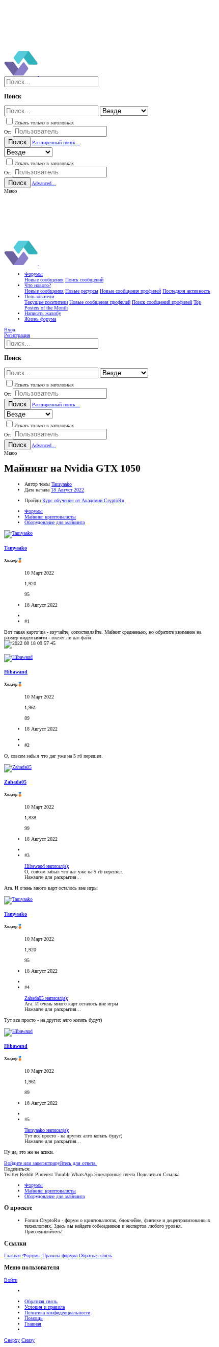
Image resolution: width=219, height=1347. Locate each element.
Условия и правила (44, 1307)
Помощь (33, 1318)
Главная (12, 1255)
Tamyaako (61, 484)
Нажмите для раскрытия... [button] (52, 877)
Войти (10, 1280)
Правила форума (59, 1255)
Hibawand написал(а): (46, 866)
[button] (10, 191)
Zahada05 (15, 782)
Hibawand (16, 672)
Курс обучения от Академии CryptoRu (83, 500)
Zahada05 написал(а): (46, 998)
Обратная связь (95, 1255)
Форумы (31, 1255)
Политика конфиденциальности (57, 1312)
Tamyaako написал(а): (46, 1130)
